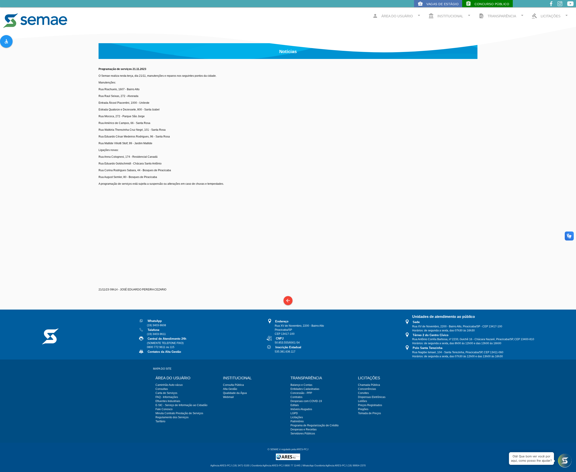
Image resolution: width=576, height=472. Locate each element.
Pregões (363, 409)
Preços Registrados (370, 405)
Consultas (161, 389)
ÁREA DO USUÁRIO (397, 16)
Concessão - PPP (301, 393)
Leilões (362, 401)
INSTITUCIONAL (450, 16)
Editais (294, 405)
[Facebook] (551, 7)
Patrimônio (297, 421)
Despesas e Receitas (303, 429)
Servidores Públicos (302, 433)
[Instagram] (560, 7)
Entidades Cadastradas (304, 389)
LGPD (294, 413)
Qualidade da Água (235, 393)
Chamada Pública (369, 385)
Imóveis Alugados (301, 409)
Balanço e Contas (301, 385)
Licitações (296, 417)
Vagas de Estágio (438, 3)
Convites (363, 393)
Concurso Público (487, 3)
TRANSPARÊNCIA (502, 16)
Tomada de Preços (369, 413)
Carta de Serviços (166, 393)
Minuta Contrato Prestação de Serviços (179, 413)
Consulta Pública (233, 385)
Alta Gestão (230, 389)
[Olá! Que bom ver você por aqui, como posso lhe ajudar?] (565, 461)
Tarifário (160, 421)
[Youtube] (570, 7)
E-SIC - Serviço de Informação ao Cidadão (181, 405)
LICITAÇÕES (550, 16)
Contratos (296, 397)
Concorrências (367, 389)
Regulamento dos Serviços (172, 417)
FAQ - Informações (166, 397)
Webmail (228, 397)
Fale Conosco (164, 409)
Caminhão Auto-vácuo (169, 385)
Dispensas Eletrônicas (371, 397)
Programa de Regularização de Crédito (314, 425)
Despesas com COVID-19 (306, 401)
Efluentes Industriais (167, 401)
